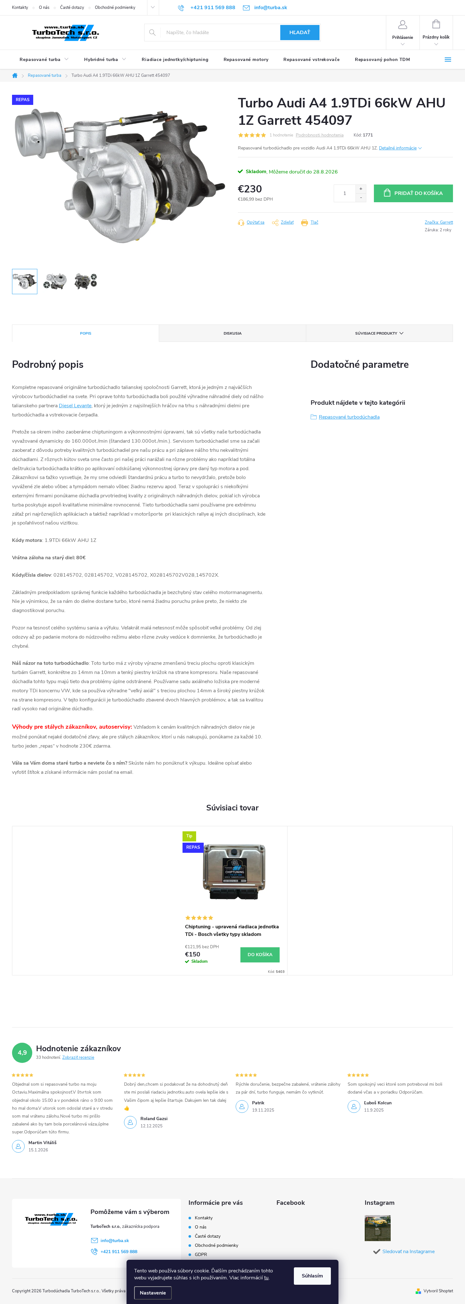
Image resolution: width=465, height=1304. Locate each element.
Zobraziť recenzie (78, 1057)
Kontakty (20, 7)
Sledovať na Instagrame (408, 1251)
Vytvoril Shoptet (438, 1291)
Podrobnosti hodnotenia (320, 135)
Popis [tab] (85, 333)
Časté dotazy (72, 7)
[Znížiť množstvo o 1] (361, 197)
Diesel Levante (75, 405)
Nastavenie (153, 1292)
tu (266, 1277)
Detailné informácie (398, 148)
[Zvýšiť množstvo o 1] (361, 189)
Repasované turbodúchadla (349, 417)
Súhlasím (312, 1275)
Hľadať (299, 32)
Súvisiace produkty (376, 333)
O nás (44, 7)
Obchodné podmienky (115, 7)
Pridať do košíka (418, 193)
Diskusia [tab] (233, 333)
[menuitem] (44, 60)
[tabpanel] (232, 900)
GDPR (201, 1255)
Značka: (439, 222)
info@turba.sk (115, 1241)
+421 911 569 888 (119, 1252)
